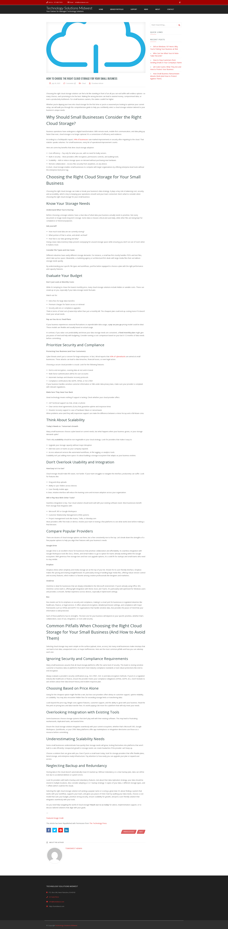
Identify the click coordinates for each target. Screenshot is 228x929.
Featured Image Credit (55, 818)
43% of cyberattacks (118, 356)
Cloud (84, 83)
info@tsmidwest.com (81, 2)
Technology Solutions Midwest (69, 8)
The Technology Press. (98, 823)
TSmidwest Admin (73, 848)
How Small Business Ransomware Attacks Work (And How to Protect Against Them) (164, 76)
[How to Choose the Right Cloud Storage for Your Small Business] (95, 47)
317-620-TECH (58, 2)
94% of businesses (81, 139)
